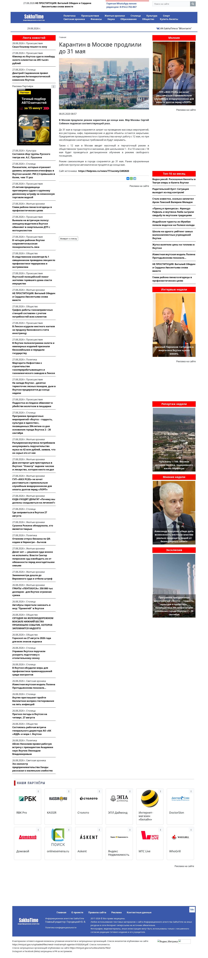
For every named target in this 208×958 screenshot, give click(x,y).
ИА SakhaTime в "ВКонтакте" (176, 28)
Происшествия (90, 15)
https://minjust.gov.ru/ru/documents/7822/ (90, 948)
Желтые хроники (115, 15)
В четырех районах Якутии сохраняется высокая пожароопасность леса (28, 244)
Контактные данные (139, 912)
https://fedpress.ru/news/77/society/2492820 (103, 171)
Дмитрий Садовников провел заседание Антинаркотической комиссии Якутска (31, 76)
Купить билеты (169, 19)
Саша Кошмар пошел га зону (29, 46)
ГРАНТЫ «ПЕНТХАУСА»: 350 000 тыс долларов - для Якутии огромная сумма (32, 592)
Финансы (96, 19)
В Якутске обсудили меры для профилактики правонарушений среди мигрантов (32, 671)
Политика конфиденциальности (60, 927)
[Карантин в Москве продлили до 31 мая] (104, 83)
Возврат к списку (68, 238)
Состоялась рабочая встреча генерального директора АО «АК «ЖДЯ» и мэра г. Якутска (31, 731)
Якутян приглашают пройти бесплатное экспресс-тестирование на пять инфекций (33, 701)
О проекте (77, 912)
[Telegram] (134, 178)
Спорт (166, 15)
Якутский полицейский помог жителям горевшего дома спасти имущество (32, 280)
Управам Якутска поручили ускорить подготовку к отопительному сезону (28, 655)
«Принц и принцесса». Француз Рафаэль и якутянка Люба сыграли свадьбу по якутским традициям (173, 212)
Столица (136, 15)
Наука (111, 19)
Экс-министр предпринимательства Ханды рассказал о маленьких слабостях (32, 767)
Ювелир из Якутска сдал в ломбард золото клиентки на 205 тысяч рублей (33, 60)
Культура (151, 15)
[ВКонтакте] (127, 178)
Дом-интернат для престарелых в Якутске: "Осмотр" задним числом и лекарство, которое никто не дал (33, 466)
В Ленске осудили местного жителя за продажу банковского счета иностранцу (33, 330)
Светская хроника (74, 19)
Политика (70, 15)
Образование (128, 19)
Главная (61, 912)
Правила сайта (97, 912)
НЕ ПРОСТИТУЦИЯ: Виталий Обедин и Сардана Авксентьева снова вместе (33, 297)
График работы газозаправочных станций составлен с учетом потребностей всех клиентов (32, 313)
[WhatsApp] (131, 178)
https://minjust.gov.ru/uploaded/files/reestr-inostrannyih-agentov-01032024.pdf (50, 944)
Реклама (116, 912)
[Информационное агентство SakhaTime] (33, 16)
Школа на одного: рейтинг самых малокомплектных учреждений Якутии (172, 235)
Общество (148, 19)
